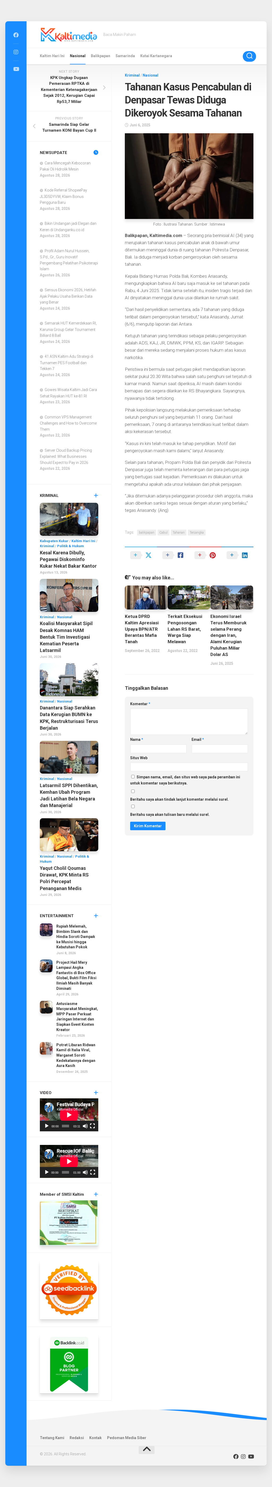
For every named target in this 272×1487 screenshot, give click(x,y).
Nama (136, 739)
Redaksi (77, 1438)
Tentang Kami (52, 1438)
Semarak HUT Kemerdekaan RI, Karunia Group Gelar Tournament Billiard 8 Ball (68, 329)
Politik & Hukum (70, 546)
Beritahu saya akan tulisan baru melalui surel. (170, 814)
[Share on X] (141, 555)
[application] (69, 1114)
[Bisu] (85, 1126)
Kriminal (132, 75)
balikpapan (146, 532)
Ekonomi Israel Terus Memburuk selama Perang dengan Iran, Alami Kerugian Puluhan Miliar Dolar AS (228, 635)
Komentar (140, 704)
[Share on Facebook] (173, 555)
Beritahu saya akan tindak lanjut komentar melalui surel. (179, 799)
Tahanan (179, 532)
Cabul (163, 532)
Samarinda (125, 56)
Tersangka (197, 532)
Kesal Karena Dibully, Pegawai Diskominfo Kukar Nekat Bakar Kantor (68, 559)
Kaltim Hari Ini (52, 56)
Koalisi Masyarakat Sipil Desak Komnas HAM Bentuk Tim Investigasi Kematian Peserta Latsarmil (66, 637)
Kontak (95, 1438)
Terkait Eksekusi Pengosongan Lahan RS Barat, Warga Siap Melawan (185, 629)
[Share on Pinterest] (205, 555)
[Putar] (46, 1126)
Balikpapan (100, 56)
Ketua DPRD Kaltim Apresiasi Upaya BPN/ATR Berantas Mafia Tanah (142, 629)
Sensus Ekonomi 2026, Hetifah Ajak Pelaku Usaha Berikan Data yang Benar (68, 296)
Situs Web (138, 758)
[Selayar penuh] (92, 1126)
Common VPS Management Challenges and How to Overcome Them (68, 423)
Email (198, 739)
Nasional (78, 56)
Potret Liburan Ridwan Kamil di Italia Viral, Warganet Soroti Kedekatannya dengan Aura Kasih (75, 1055)
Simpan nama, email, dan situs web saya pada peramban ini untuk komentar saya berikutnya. (185, 780)
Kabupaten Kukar (54, 541)
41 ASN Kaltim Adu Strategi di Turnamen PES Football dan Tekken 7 (66, 362)
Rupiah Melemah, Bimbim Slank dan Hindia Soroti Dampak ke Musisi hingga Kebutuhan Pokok (75, 936)
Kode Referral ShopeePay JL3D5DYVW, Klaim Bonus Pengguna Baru (63, 196)
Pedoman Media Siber (126, 1438)
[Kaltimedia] (16, 35)
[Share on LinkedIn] (237, 555)
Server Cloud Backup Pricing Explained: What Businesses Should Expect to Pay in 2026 (66, 456)
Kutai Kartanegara (156, 56)
